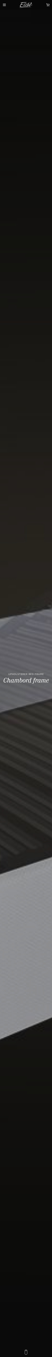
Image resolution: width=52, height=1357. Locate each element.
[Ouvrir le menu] (4, 4)
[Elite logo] (26, 5)
